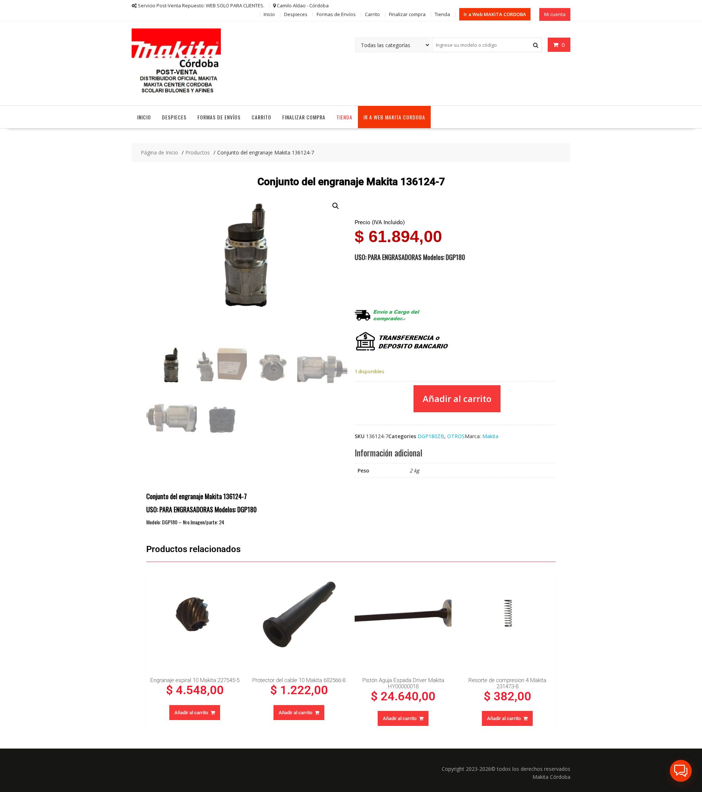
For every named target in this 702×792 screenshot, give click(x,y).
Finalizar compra (407, 14)
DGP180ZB (431, 436)
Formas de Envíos (336, 14)
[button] (335, 206)
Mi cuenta (555, 14)
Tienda (442, 14)
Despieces (295, 14)
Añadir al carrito (457, 399)
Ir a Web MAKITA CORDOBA (495, 14)
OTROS (456, 436)
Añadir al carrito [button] (191, 712)
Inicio (269, 14)
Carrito (372, 14)
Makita (490, 436)
